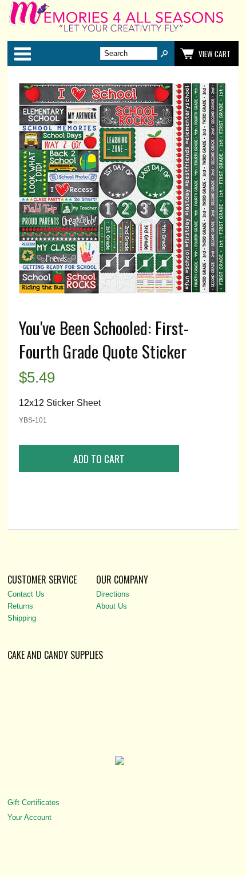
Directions (112, 594)
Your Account (29, 817)
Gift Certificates (33, 802)
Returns (20, 606)
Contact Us (26, 594)
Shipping (21, 618)
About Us (111, 606)
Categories (22, 53)
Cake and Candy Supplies (55, 655)
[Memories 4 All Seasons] (123, 31)
